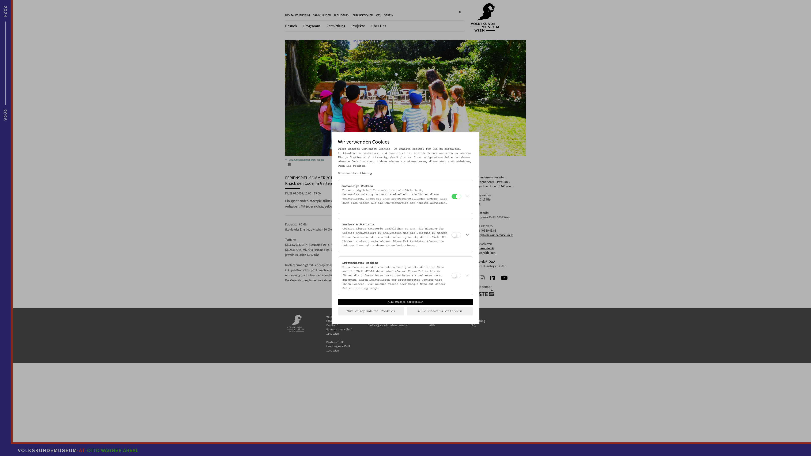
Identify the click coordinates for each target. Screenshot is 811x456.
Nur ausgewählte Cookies (371, 311)
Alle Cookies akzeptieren (405, 302)
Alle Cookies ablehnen (440, 311)
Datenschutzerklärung (355, 173)
